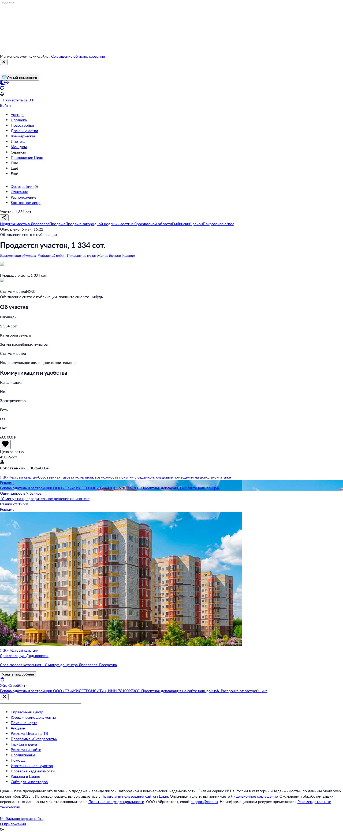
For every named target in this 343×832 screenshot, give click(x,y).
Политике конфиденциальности (116, 801)
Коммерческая (23, 135)
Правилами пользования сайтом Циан (135, 796)
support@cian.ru (204, 801)
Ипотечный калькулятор (32, 765)
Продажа (19, 119)
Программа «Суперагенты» (34, 738)
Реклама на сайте (26, 749)
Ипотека (18, 141)
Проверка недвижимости (33, 770)
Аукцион (18, 728)
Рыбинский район (51, 255)
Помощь (18, 760)
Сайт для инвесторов (29, 781)
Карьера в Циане (25, 776)
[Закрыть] (4, 62)
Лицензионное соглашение (254, 796)
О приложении (13, 823)
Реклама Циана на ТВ (29, 733)
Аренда (17, 114)
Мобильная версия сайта (21, 818)
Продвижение (23, 754)
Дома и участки (24, 130)
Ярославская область (18, 255)
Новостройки (22, 125)
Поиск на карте (24, 722)
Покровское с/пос (81, 255)
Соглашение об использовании (78, 56)
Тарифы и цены (24, 744)
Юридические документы (33, 717)
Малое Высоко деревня (116, 255)
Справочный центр (27, 711)
